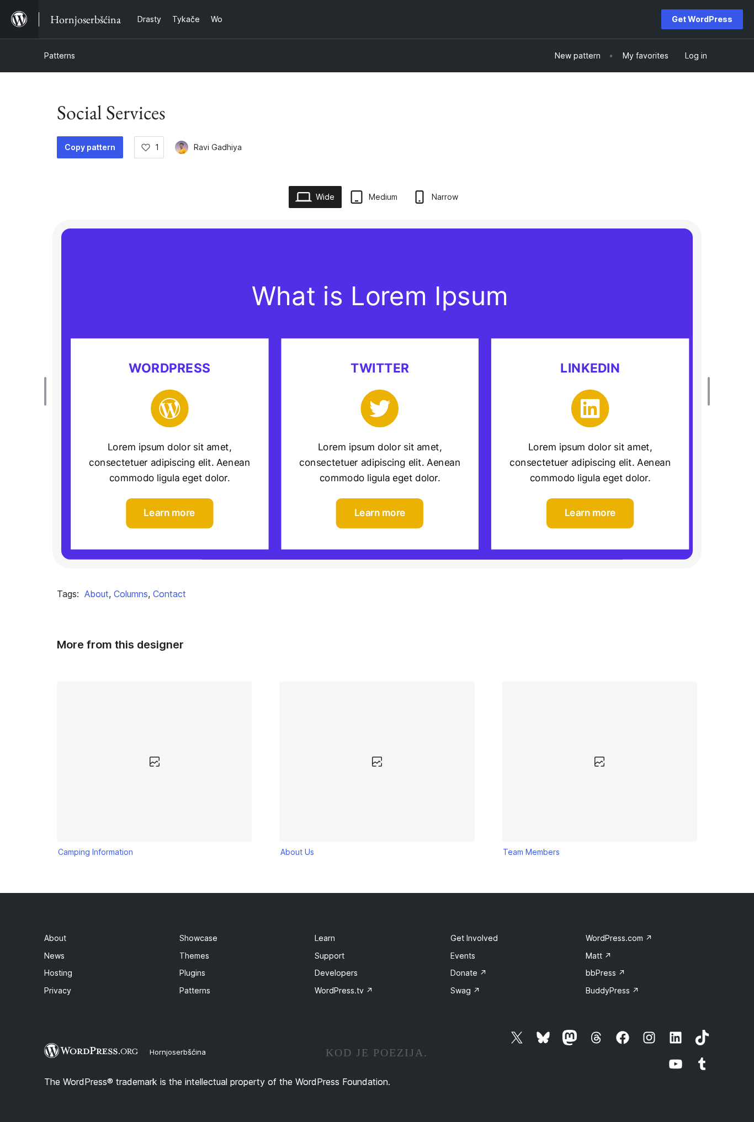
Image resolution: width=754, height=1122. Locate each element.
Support (329, 955)
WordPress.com (619, 938)
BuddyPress (612, 990)
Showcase (198, 938)
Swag (465, 990)
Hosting (58, 972)
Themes (194, 955)
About (96, 593)
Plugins (192, 972)
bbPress (605, 972)
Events (462, 955)
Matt (599, 955)
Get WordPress (702, 19)
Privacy (57, 990)
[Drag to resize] (48, 391)
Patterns (59, 55)
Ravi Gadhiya (218, 147)
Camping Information (95, 852)
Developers (336, 972)
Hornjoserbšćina (178, 1051)
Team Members (531, 852)
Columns (131, 593)
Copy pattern (90, 147)
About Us (297, 852)
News (54, 955)
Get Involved (474, 938)
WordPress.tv (344, 990)
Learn (325, 938)
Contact (169, 593)
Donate (468, 972)
